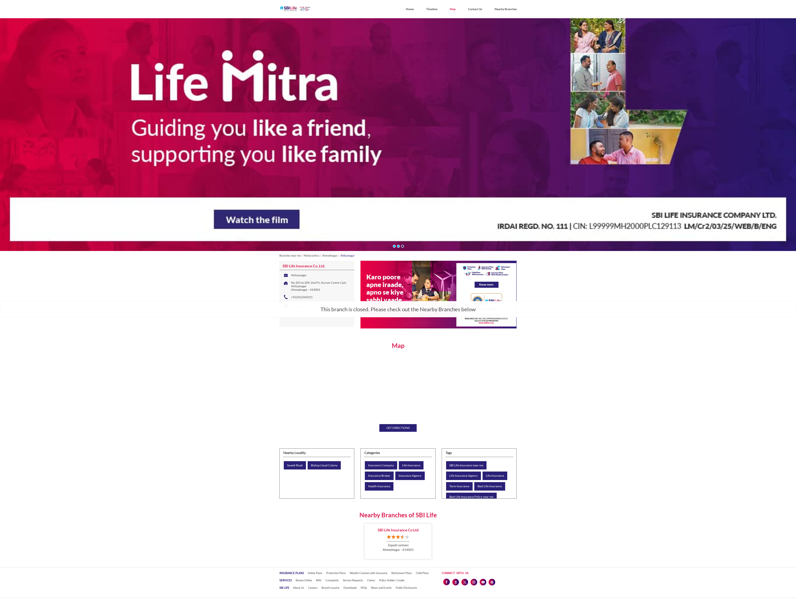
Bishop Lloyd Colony (324, 465)
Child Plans (422, 573)
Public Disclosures (406, 587)
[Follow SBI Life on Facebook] (446, 581)
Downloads (350, 587)
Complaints (332, 580)
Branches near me (290, 255)
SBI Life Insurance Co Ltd (398, 530)
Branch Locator (331, 587)
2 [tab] (398, 246)
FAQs (364, 587)
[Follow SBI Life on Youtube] (482, 581)
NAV (319, 580)
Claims (371, 580)
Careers (313, 587)
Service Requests (353, 580)
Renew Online (304, 580)
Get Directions (398, 427)
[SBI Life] (295, 9)
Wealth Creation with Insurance (368, 573)
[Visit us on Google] (455, 581)
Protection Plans (336, 573)
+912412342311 (302, 297)
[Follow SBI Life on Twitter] (464, 581)
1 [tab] (394, 246)
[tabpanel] (398, 134)
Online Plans (315, 573)
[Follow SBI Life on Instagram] (473, 581)
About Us (298, 587)
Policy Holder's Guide (391, 580)
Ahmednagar (329, 255)
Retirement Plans (401, 573)
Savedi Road (295, 465)
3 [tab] (402, 246)
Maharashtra (311, 255)
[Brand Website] (491, 581)
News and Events (381, 587)
